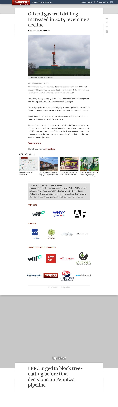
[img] (28, 164)
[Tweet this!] (107, 18)
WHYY (77, 188)
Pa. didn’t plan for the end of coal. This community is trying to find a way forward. (48, 174)
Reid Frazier (55, 191)
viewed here (50, 149)
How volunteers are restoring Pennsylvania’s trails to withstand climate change (89, 174)
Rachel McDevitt (67, 191)
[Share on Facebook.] (107, 22)
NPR (95, 2)
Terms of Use (53, 287)
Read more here (34, 143)
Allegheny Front (36, 191)
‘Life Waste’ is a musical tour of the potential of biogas (68, 173)
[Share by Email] (107, 27)
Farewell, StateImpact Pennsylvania (26, 173)
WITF (71, 188)
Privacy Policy (64, 287)
